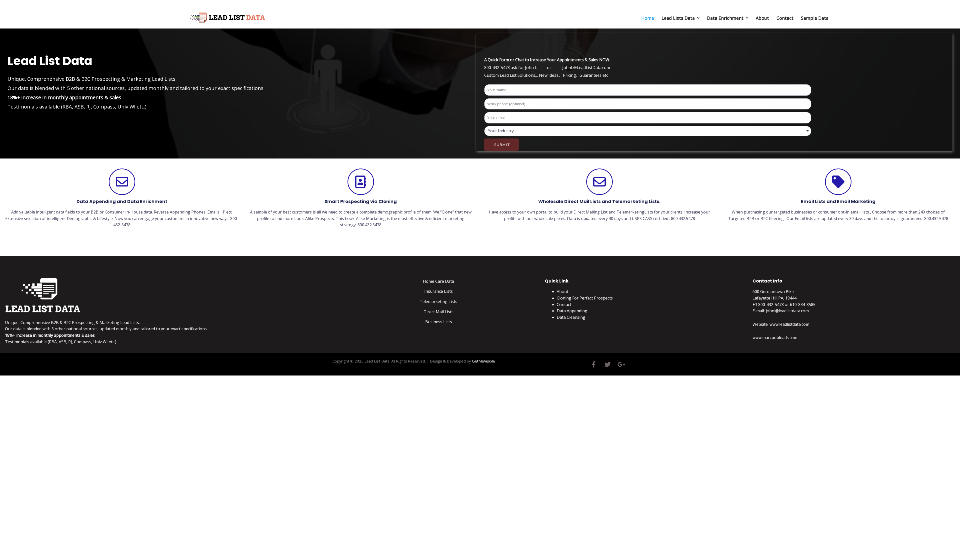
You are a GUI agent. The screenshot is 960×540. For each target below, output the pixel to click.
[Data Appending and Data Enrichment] (122, 181)
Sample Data (814, 18)
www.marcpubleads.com (774, 337)
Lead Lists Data (678, 18)
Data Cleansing (571, 317)
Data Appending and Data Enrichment (121, 201)
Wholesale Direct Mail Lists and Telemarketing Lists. (599, 201)
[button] (680, 18)
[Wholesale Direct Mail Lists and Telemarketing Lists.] (599, 181)
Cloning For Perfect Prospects (585, 298)
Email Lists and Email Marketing (838, 201)
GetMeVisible (483, 361)
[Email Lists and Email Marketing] (838, 181)
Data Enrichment (725, 18)
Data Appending (572, 311)
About (762, 18)
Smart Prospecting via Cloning (360, 201)
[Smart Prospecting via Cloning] (361, 181)
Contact (785, 18)
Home (647, 18)
